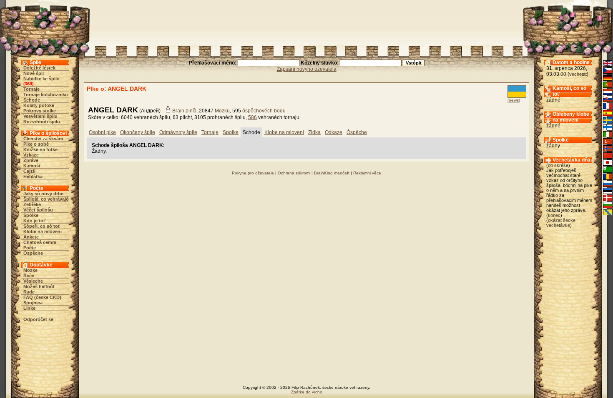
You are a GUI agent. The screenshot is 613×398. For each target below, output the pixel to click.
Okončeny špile (137, 132)
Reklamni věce (367, 173)
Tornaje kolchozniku (45, 94)
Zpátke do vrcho (306, 392)
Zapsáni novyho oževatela (307, 69)
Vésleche (33, 281)
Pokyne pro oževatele (253, 173)
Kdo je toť (34, 220)
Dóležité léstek (39, 67)
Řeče (28, 275)
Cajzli (29, 171)
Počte (29, 247)
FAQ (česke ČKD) (42, 297)
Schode (31, 99)
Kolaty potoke (38, 105)
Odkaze (333, 132)
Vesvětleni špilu (40, 116)
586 (252, 117)
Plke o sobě (36, 144)
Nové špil (33, 73)
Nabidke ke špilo (41, 78)
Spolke (30, 215)
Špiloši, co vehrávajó (46, 199)
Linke (29, 308)
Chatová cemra (39, 242)
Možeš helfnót (39, 286)
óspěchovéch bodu (264, 111)
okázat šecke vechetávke (560, 223)
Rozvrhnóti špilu (41, 121)
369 (28, 83)
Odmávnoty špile (178, 132)
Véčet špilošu (38, 209)
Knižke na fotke (40, 149)
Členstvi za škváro (43, 138)
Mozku (222, 111)
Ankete (31, 236)
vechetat (578, 74)
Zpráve (30, 160)
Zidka (314, 132)
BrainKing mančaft (331, 173)
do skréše (558, 165)
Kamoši (31, 165)
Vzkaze (31, 154)
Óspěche (33, 253)
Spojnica (33, 302)
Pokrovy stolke (39, 110)
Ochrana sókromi (294, 173)
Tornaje (31, 89)
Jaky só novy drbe (43, 193)
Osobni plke (102, 132)
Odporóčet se (38, 319)
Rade (29, 291)
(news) (513, 100)
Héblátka (33, 176)
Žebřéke (32, 204)
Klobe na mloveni (42, 231)
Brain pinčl (184, 111)
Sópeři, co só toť (41, 226)
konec (554, 215)
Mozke (30, 270)
